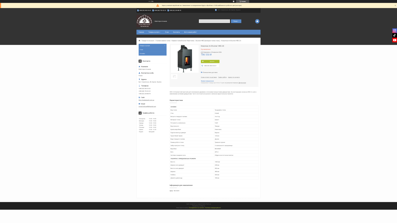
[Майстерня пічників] (144, 21)
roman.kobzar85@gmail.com (147, 106)
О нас (167, 32)
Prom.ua (208, 204)
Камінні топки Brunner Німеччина (183, 41)
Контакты (176, 32)
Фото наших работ (190, 32)
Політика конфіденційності (213, 207)
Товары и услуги (153, 32)
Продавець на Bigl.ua (198, 206)
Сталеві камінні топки (163, 41)
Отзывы (142, 53)
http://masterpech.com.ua (146, 100)
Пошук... (236, 21)
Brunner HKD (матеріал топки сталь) (208, 41)
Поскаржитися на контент (196, 207)
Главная (141, 32)
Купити (212, 61)
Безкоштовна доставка (210, 72)
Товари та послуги (148, 41)
